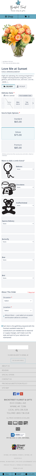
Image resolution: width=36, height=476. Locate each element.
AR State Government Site (26, 461)
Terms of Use (18, 468)
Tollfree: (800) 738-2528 (18, 413)
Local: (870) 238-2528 (18, 409)
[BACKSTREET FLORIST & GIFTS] (18, 11)
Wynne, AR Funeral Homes (13, 455)
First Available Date (25, 95)
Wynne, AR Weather (7, 461)
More (4, 82)
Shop (10, 16)
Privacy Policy (9, 465)
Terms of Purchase (24, 465)
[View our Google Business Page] (18, 395)
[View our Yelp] (21, 395)
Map (18, 474)
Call (6, 474)
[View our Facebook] (14, 395)
